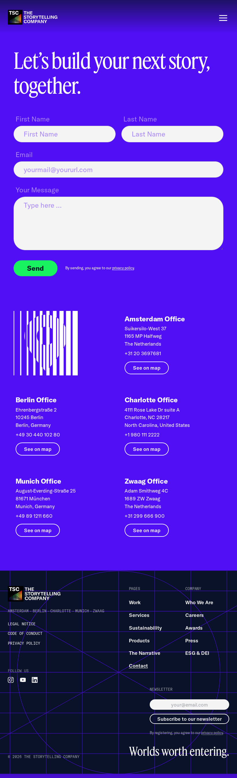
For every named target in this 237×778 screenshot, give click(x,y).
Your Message (37, 189)
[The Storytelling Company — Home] (35, 594)
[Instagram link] (11, 680)
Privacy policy (24, 643)
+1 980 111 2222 (142, 435)
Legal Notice (22, 624)
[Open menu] (223, 18)
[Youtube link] (23, 680)
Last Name (140, 119)
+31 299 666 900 (145, 516)
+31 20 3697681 (143, 353)
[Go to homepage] (33, 17)
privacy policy (123, 268)
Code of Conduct (25, 633)
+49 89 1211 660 (34, 516)
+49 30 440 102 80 (38, 435)
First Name (33, 119)
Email (24, 154)
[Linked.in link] (35, 680)
